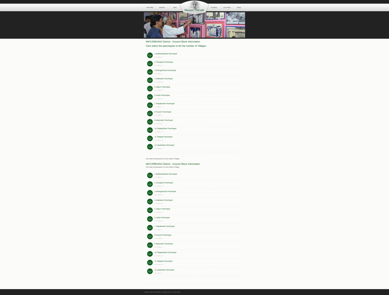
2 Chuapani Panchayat (163, 62)
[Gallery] (239, 7)
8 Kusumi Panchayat (162, 112)
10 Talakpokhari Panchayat (165, 128)
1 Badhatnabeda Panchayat (165, 54)
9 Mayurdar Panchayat (163, 120)
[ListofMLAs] (227, 7)
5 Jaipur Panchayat (162, 87)
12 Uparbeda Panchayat (164, 145)
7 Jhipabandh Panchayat (164, 104)
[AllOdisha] (214, 7)
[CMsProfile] (150, 7)
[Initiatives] (162, 7)
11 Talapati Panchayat (163, 137)
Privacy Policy (176, 292)
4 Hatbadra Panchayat (163, 79)
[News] (175, 7)
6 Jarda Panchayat (162, 95)
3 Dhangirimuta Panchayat (165, 70)
